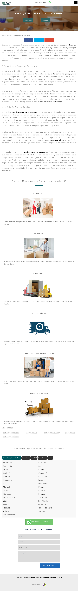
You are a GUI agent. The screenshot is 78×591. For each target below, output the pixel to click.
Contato (45, 20)
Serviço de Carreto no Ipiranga (39, 13)
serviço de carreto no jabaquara (11, 432)
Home (3, 35)
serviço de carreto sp (31, 432)
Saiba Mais (28, 20)
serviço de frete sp (70, 432)
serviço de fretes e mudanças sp (11, 436)
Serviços (9, 35)
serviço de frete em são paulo (51, 432)
